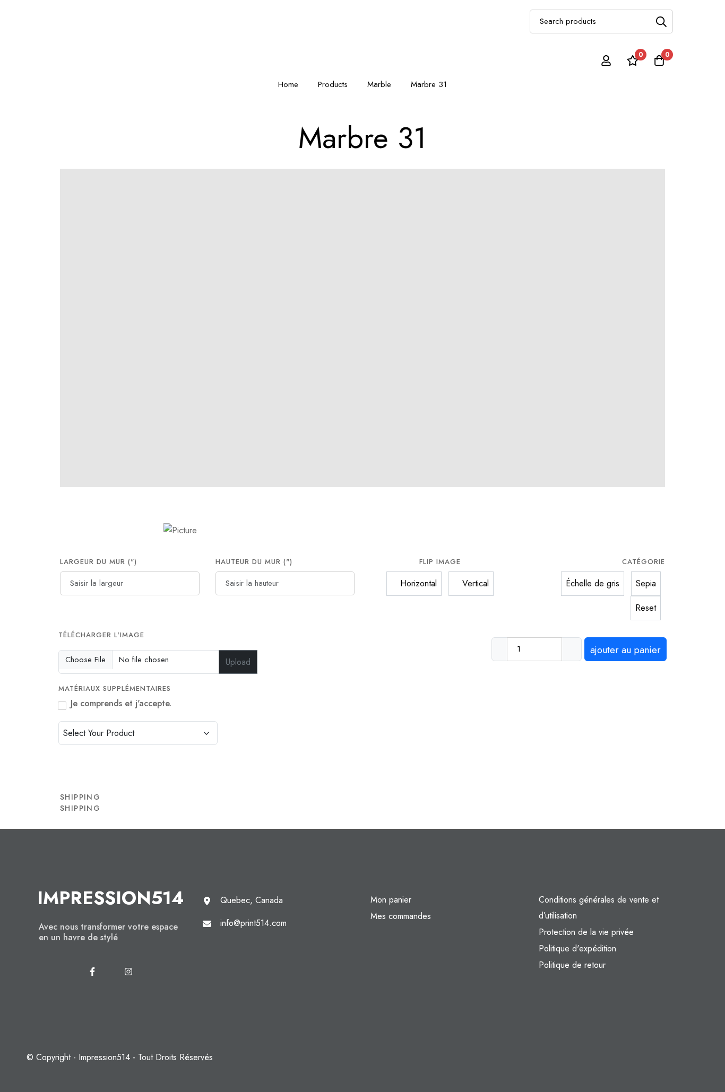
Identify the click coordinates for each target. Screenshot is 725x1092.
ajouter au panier (625, 650)
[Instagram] (128, 971)
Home (288, 84)
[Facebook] (92, 971)
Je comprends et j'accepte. (121, 703)
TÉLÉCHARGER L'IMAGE (101, 635)
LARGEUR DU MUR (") (98, 562)
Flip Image (440, 562)
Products (333, 84)
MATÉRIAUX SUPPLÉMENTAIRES (116, 688)
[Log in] (606, 60)
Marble (379, 84)
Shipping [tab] (80, 797)
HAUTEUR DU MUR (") (253, 562)
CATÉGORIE (643, 562)
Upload (238, 662)
